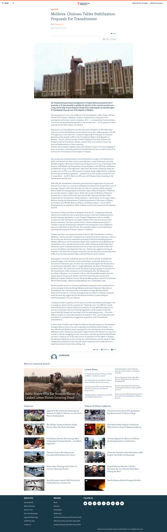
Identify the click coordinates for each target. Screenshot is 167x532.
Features (56, 506)
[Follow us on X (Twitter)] (104, 503)
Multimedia (58, 513)
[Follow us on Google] (99, 503)
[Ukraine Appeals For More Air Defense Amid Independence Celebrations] (95, 443)
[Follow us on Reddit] (90, 503)
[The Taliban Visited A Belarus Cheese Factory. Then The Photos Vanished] (34, 429)
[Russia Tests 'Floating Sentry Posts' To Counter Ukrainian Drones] (34, 471)
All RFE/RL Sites (29, 521)
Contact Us (27, 524)
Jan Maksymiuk (58, 24)
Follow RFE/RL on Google (140, 3)
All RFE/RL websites (156, 3)
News (56, 502)
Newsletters (58, 510)
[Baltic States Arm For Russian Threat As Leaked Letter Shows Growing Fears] (53, 384)
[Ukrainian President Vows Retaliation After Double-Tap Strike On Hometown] (95, 457)
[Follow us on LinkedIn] (113, 503)
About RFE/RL (28, 502)
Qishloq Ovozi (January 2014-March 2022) (67, 517)
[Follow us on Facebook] (108, 503)
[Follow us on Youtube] (85, 503)
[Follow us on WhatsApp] (117, 503)
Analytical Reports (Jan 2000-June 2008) (67, 524)
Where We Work (29, 506)
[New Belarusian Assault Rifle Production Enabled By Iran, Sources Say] (34, 485)
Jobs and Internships (31, 513)
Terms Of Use (28, 510)
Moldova (54, 10)
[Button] (113, 33)
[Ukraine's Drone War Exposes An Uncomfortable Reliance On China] (34, 457)
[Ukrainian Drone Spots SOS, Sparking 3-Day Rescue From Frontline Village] (95, 415)
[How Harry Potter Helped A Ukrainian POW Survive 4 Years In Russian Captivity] (95, 429)
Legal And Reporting (31, 517)
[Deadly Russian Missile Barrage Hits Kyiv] (95, 485)
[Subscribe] (122, 503)
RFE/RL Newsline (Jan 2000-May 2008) (67, 521)
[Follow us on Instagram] (94, 503)
